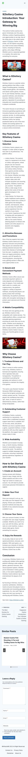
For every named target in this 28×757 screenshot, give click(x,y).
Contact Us (8, 750)
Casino (4, 11)
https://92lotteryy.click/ (16, 600)
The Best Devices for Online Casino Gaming (6, 612)
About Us (18, 753)
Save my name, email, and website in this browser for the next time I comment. (14, 731)
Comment (6, 688)
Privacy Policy (18, 750)
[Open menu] (24, 3)
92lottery (11, 41)
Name (5, 710)
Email (5, 718)
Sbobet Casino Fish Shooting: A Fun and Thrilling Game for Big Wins (14, 640)
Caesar (7, 645)
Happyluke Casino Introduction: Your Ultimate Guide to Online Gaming (21, 614)
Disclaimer (10, 753)
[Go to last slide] (4, 650)
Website (5, 726)
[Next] (23, 650)
